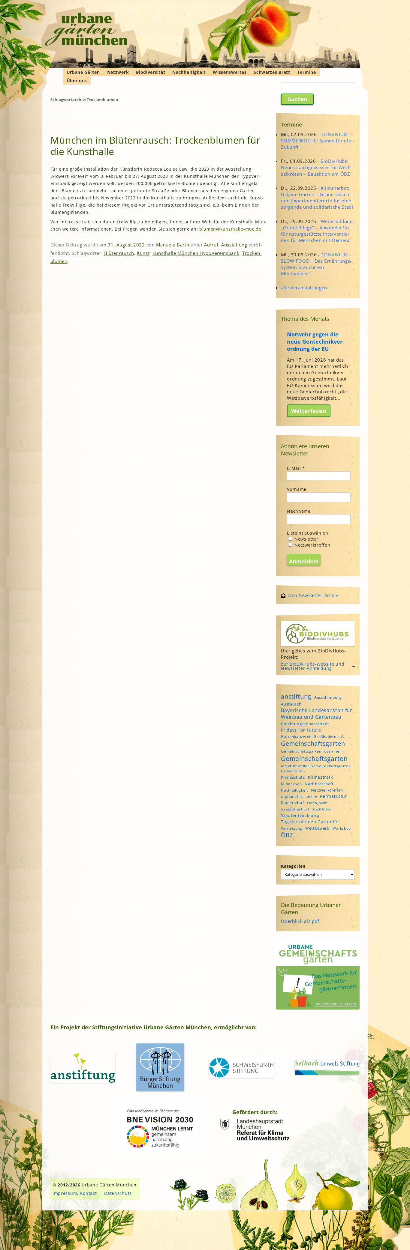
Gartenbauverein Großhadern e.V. (312, 736)
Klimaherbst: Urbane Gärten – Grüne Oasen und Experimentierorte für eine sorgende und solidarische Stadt (317, 197)
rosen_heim (317, 803)
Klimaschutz (293, 777)
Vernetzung (291, 828)
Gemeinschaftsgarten (313, 743)
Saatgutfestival (295, 809)
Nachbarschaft (319, 783)
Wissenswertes (229, 72)
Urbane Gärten (83, 72)
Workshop (342, 828)
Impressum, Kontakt (75, 1193)
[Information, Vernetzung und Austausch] (86, 30)
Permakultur (333, 796)
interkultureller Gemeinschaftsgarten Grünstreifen (316, 768)
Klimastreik (320, 777)
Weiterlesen (309, 410)
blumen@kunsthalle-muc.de (230, 229)
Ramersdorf (292, 802)
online (311, 796)
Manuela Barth (172, 245)
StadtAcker (322, 809)
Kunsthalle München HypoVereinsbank (196, 253)
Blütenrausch (119, 253)
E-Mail (296, 468)
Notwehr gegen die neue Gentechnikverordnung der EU (315, 341)
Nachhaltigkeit (189, 72)
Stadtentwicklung (300, 815)
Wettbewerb (317, 828)
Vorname (296, 489)
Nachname (299, 511)
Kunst (143, 253)
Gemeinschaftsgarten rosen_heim (312, 751)
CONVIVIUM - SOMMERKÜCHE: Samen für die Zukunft (316, 140)
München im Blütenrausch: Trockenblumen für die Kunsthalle (155, 145)
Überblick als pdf (300, 921)
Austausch (291, 704)
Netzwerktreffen (311, 545)
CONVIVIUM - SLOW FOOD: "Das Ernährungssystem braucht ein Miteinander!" (316, 264)
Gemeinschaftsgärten (314, 758)
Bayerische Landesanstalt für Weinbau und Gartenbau (316, 713)
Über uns (77, 80)
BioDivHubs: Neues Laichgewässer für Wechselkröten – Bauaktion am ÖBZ (316, 167)
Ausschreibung (328, 697)
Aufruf (211, 245)
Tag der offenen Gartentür (310, 822)
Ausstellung (234, 245)
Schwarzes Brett (272, 72)
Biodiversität (150, 72)
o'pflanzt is (292, 796)
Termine (306, 72)
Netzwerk (118, 72)
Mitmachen (291, 783)
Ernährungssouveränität (305, 723)
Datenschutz (118, 1193)
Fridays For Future (301, 730)
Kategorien (293, 866)
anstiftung (296, 696)
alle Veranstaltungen (304, 288)
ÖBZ (287, 835)
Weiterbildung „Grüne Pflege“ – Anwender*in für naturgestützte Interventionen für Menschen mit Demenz (317, 230)
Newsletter (305, 539)
